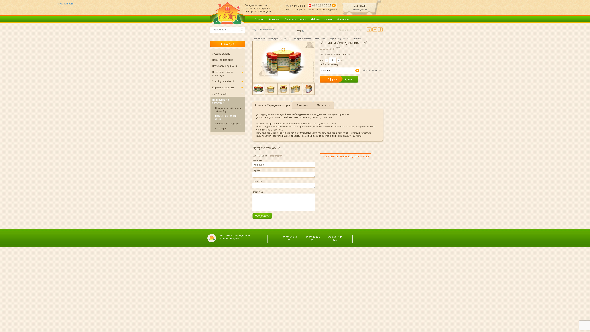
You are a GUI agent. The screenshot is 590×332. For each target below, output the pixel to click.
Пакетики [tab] (323, 105)
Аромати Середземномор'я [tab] (272, 105)
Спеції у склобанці (223, 81)
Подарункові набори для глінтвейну (228, 110)
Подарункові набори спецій (225, 117)
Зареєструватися (266, 29)
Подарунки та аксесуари (220, 101)
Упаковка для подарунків (228, 123)
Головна (259, 19)
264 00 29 (321, 5)
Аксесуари (220, 128)
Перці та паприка (222, 59)
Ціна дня (227, 44)
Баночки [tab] (302, 105)
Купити (348, 79)
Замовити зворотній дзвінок (322, 9)
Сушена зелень (221, 53)
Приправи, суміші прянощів (222, 73)
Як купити (274, 19)
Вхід (254, 29)
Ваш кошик (359, 5)
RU (302, 30)
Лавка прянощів (227, 13)
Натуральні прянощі (224, 66)
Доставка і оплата (296, 19)
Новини (328, 19)
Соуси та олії (219, 93)
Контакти (343, 19)
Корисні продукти (223, 87)
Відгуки (315, 19)
